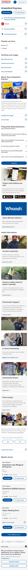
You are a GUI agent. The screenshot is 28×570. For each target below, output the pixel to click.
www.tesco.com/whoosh (17, 432)
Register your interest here (10, 357)
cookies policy (5, 558)
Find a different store (14, 535)
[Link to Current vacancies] (14, 242)
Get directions (6, 12)
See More (14, 163)
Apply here (5, 390)
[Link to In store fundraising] (14, 340)
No (17, 441)
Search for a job (7, 262)
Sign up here (6, 410)
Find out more (6, 295)
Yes (8, 442)
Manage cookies (14, 566)
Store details (7, 478)
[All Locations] (2, 542)
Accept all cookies (14, 561)
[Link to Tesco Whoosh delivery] (14, 209)
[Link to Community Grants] (14, 369)
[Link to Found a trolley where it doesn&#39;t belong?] (14, 273)
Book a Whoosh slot (8, 227)
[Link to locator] (15, 2)
